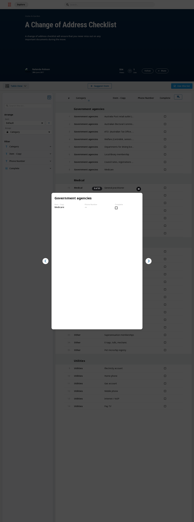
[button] (45, 261)
